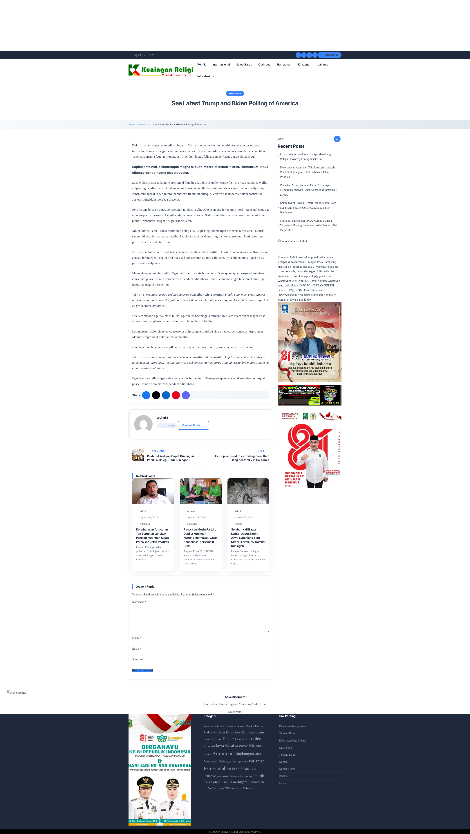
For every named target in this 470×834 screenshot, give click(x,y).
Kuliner (208, 754)
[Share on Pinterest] (176, 395)
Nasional (210, 761)
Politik (201, 64)
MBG (258, 754)
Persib (253, 769)
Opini (245, 761)
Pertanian (210, 776)
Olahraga (264, 64)
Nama (136, 637)
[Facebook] (298, 55)
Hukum (228, 739)
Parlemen (257, 761)
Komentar (139, 602)
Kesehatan (241, 746)
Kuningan (235, 93)
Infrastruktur (205, 76)
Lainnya (323, 64)
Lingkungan (244, 754)
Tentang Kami (287, 733)
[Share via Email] (186, 395)
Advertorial (208, 727)
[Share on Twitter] (156, 395)
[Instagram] (309, 55)
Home (131, 124)
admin (162, 417)
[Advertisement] (110, 25)
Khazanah (304, 64)
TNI (227, 788)
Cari (280, 139)
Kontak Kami (287, 768)
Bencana (232, 726)
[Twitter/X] (304, 55)
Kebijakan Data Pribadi (292, 740)
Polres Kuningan (223, 782)
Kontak (283, 761)
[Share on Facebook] (146, 395)
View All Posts (191, 425)
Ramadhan (284, 64)
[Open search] (315, 55)
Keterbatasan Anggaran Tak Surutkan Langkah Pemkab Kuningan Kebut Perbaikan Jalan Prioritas (307, 172)
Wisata (247, 788)
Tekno (221, 788)
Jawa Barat (244, 64)
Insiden (238, 523)
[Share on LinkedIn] (166, 395)
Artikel (219, 726)
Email (136, 648)
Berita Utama (254, 726)
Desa (236, 732)
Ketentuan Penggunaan (292, 726)
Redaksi (283, 775)
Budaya (209, 732)
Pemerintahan (217, 768)
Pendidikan (240, 769)
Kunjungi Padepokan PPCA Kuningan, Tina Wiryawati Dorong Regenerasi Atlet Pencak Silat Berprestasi (308, 225)
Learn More (235, 711)
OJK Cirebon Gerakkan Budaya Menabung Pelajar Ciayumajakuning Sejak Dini (305, 157)
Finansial (209, 739)
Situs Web (138, 659)
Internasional (221, 64)
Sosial (213, 788)
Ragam (242, 782)
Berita (243, 726)
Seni (205, 789)
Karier (282, 783)
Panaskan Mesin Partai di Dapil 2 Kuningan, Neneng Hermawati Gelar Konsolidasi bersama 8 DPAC (200, 538)
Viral (239, 788)
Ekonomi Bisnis (253, 732)
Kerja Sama (285, 747)
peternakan (223, 776)
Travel (233, 789)
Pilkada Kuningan (241, 776)
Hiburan (218, 739)
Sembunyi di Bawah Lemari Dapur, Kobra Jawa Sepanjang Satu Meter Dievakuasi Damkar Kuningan (248, 538)
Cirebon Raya (223, 732)
